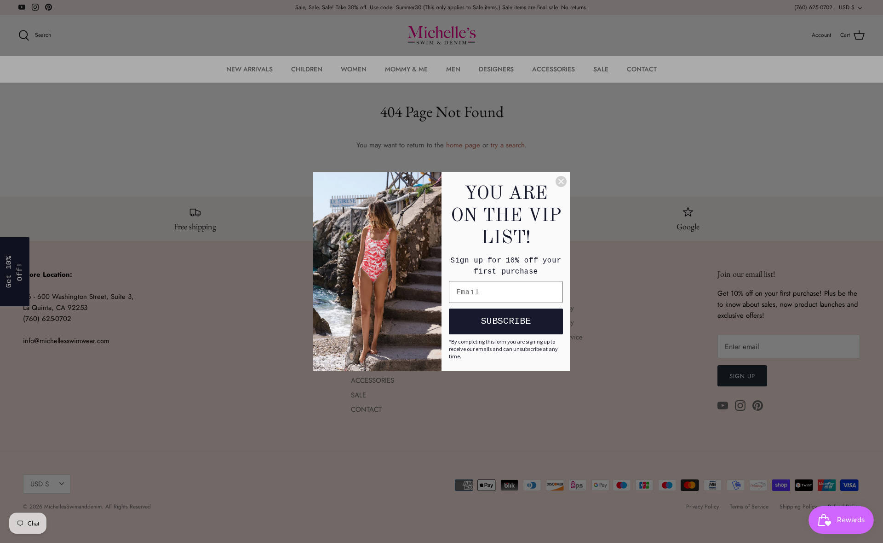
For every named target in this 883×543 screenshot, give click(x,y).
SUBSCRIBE (506, 321)
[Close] (561, 181)
